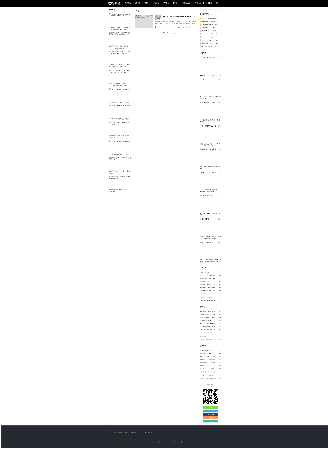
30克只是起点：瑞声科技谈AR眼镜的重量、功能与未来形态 (208, 284)
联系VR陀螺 (210, 411)
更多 (219, 57)
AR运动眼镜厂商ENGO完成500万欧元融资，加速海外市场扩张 (208, 353)
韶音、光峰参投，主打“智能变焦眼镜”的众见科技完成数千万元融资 (208, 372)
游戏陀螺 (132, 432)
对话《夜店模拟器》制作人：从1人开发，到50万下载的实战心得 (208, 290)
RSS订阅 (211, 421)
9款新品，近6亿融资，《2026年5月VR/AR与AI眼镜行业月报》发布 (208, 317)
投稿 (211, 407)
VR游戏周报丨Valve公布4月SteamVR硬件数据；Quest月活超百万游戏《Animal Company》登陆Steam (208, 323)
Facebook (172, 27)
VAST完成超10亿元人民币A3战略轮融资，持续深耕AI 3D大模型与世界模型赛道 (208, 356)
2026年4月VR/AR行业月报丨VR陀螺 (208, 330)
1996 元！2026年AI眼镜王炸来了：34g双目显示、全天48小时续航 (210, 18)
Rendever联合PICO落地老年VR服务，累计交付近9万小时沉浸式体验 (210, 37)
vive (143, 432)
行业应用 (156, 3)
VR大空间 (166, 3)
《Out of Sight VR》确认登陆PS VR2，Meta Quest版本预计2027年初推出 (210, 27)
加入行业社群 (211, 414)
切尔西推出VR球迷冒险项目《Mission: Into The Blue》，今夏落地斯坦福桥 (210, 30)
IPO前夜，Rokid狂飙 (205, 365)
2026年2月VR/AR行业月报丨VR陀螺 (208, 339)
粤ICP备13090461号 (176, 442)
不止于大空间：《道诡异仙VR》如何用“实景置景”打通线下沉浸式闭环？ (208, 297)
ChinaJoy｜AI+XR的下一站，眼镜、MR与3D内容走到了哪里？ (208, 272)
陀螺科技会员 (186, 3)
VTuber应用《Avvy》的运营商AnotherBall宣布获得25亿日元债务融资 (208, 369)
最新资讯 (128, 3)
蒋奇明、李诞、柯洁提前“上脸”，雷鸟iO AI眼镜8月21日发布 (210, 43)
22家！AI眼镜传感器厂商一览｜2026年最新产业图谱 (208, 326)
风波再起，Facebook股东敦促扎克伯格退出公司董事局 (175, 18)
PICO (146, 432)
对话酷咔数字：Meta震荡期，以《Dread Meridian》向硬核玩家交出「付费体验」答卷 (208, 281)
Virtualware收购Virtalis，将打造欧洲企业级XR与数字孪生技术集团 (208, 350)
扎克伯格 (179, 27)
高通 (140, 432)
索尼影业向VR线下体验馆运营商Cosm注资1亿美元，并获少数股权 (208, 359)
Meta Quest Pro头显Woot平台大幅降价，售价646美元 (210, 40)
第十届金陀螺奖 (113, 432)
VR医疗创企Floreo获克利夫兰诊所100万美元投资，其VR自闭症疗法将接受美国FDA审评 (208, 378)
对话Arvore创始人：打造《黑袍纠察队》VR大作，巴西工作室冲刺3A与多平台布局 (208, 278)
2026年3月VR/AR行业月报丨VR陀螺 (208, 333)
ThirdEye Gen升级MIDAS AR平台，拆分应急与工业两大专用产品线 (210, 24)
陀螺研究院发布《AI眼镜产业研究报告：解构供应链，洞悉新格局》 (208, 311)
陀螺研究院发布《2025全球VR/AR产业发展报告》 (208, 336)
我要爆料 (211, 417)
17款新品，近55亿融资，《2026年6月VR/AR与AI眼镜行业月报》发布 (208, 314)
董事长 (188, 27)
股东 (184, 27)
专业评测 (137, 3)
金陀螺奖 (175, 3)
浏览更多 (165, 32)
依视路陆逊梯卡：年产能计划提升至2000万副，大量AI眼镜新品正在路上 (208, 287)
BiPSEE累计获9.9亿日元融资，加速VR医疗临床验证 (210, 34)
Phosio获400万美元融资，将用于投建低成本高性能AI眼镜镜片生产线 (208, 375)
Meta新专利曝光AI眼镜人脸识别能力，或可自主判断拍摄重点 (210, 21)
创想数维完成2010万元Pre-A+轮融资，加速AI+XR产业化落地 (208, 362)
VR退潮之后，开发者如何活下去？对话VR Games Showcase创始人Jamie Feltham (208, 275)
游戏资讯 (146, 3)
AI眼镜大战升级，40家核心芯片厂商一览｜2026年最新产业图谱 (208, 320)
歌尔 (136, 432)
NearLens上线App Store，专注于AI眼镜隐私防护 (210, 46)
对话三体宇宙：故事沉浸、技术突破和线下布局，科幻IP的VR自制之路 (208, 300)
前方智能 (127, 432)
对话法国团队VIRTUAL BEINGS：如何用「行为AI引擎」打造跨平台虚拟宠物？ (208, 294)
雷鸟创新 (150, 432)
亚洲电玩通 (156, 432)
